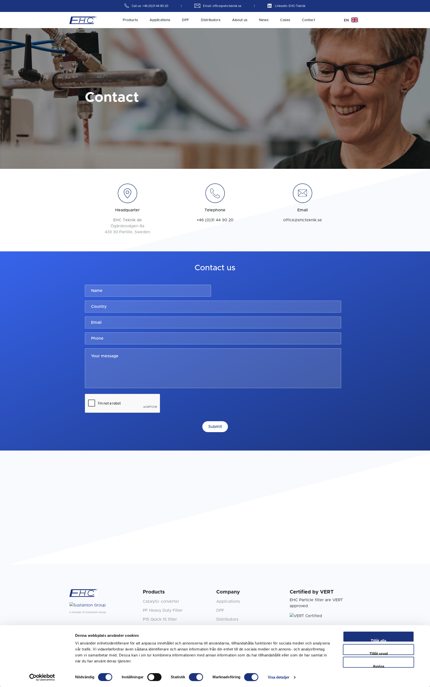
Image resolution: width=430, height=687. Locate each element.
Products (130, 20)
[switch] (154, 677)
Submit (215, 427)
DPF (185, 20)
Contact (308, 20)
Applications (160, 20)
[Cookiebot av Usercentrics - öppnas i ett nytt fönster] (42, 677)
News (264, 20)
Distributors (210, 20)
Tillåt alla (378, 640)
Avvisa (378, 666)
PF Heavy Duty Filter (163, 610)
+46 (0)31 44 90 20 (155, 5)
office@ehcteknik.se (227, 5)
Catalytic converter (161, 601)
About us (239, 20)
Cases (285, 20)
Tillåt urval (379, 653)
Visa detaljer (278, 677)
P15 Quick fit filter (160, 619)
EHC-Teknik (297, 5)
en (347, 20)
